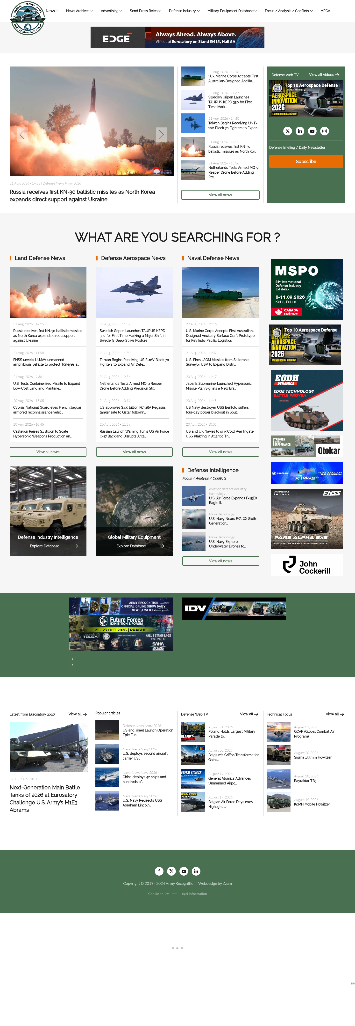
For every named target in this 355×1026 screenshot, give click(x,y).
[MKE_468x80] (121, 641)
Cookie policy (158, 894)
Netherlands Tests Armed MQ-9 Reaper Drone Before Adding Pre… (233, 172)
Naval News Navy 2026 (140, 749)
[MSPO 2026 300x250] (307, 289)
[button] (22, 134)
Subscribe (306, 161)
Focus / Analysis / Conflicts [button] (287, 11)
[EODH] (307, 400)
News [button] (50, 11)
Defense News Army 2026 (62, 183)
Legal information (193, 894)
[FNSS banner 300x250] (307, 518)
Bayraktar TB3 (305, 781)
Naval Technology (222, 514)
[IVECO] (234, 608)
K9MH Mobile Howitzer (312, 804)
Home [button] (29, 11)
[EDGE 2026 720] (177, 37)
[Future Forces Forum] (121, 623)
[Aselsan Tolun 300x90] (307, 472)
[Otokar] (307, 445)
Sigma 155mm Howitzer (313, 757)
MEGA (325, 11)
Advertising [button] (110, 11)
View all (75, 714)
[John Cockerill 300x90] (307, 564)
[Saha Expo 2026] (121, 606)
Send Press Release (145, 11)
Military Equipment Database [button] (230, 11)
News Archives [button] (77, 11)
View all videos (321, 75)
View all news (220, 195)
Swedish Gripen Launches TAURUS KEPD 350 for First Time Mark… (230, 102)
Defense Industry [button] (182, 11)
